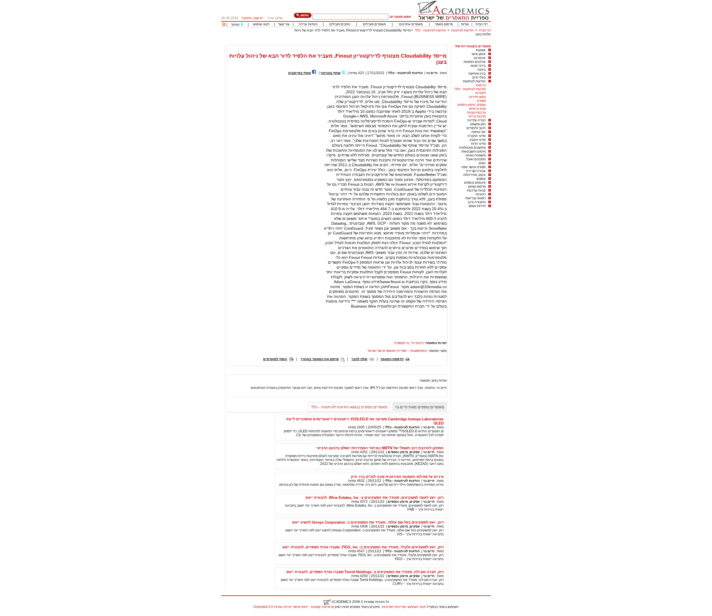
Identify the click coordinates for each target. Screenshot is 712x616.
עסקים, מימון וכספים (472, 105)
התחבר (246, 18)
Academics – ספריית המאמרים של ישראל (397, 351)
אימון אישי (478, 54)
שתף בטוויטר (330, 73)
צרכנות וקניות (476, 112)
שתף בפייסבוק (299, 73)
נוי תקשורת (401, 343)
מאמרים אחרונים (411, 24)
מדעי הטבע (477, 140)
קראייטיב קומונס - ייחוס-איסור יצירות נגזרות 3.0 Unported (293, 607)
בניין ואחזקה (477, 73)
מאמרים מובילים (374, 24)
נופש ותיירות (477, 97)
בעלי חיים (479, 77)
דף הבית (482, 24)
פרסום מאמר (444, 24)
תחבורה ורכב (477, 202)
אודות (465, 24)
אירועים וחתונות (475, 62)
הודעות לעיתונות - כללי (430, 30)
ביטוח (482, 70)
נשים (482, 163)
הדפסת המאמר (392, 359)
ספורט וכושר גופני (473, 167)
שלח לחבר (359, 359)
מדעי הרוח (478, 144)
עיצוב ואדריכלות (474, 175)
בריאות (481, 85)
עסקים (481, 179)
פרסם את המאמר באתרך (319, 359)
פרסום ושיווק (477, 186)
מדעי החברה (477, 136)
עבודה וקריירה (476, 171)
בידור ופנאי (478, 66)
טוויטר (235, 24)
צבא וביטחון (477, 109)
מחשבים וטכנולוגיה (472, 147)
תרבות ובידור (477, 116)
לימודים (480, 93)
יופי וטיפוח (478, 132)
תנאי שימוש (261, 24)
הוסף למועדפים (275, 359)
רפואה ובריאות (475, 198)
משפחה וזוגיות (476, 155)
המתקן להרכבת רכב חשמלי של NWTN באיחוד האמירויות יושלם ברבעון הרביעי (380, 448)
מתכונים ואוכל (476, 159)
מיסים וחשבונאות (473, 151)
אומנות (481, 50)
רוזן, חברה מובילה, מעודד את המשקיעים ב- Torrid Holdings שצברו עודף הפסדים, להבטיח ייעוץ (365, 572)
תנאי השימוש (416, 607)
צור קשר (284, 24)
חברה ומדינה (476, 120)
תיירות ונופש (477, 206)
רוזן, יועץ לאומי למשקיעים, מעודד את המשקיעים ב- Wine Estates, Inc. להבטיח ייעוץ (374, 497)
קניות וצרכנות (476, 190)
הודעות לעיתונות (462, 30)
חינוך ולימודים (476, 128)
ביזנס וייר (417, 343)
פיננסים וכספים (475, 183)
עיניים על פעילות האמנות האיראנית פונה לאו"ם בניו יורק (397, 477)
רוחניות (481, 194)
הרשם (258, 18)
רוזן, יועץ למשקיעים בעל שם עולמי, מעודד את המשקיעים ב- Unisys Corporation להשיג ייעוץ (368, 522)
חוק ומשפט (478, 124)
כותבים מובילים (339, 24)
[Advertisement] (389, 42)
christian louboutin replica (21, 614)
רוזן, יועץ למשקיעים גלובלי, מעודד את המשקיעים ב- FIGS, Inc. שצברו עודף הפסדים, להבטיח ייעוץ (363, 547)
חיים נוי (431, 73)
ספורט (481, 101)
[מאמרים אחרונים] (223, 25)
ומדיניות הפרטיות (394, 607)
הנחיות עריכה (308, 24)
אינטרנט (480, 58)
